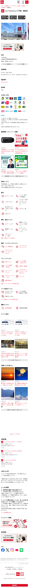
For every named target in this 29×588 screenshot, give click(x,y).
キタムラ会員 (23, 1)
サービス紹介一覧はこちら (14, 360)
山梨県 (23, 5)
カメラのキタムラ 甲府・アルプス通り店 (13, 441)
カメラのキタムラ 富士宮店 (10, 460)
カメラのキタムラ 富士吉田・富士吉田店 (13, 451)
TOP (2, 5)
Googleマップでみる (15, 434)
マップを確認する (8, 64)
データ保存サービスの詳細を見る (9, 299)
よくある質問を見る (6, 512)
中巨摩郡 (3, 7)
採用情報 (14, 569)
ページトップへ (24, 563)
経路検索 (14, 585)
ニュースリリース (19, 567)
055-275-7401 (4, 82)
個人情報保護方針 (9, 567)
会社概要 (9, 569)
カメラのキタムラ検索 (15, 5)
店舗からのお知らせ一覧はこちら (14, 409)
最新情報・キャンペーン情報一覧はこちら (14, 176)
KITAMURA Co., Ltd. (11, 578)
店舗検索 (7, 5)
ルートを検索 (21, 64)
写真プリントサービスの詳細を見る (10, 283)
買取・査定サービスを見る (8, 238)
